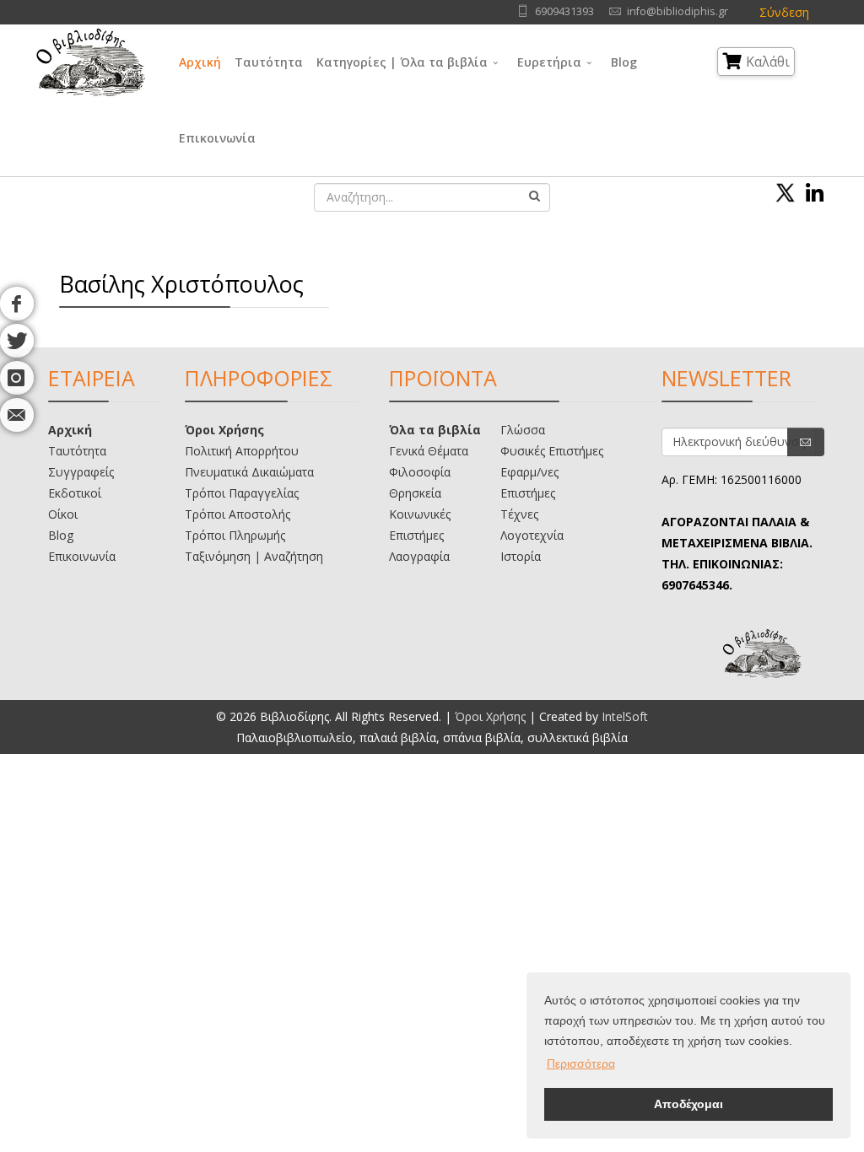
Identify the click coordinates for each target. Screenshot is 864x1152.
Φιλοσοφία (420, 472)
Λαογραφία (419, 556)
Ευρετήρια (549, 62)
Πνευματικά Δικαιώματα (249, 472)
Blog (624, 62)
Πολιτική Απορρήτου (242, 451)
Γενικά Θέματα (428, 451)
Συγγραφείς (81, 472)
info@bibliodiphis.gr (677, 11)
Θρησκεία (415, 493)
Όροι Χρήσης (224, 430)
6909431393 (564, 11)
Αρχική (200, 62)
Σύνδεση (784, 12)
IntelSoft (625, 716)
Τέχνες (519, 514)
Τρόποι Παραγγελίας (242, 493)
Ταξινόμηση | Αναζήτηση (254, 556)
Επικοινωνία (217, 138)
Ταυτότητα (269, 62)
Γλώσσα (522, 430)
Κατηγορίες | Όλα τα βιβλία (402, 62)
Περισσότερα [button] (581, 1063)
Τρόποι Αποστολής (237, 514)
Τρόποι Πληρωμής (235, 535)
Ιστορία (520, 556)
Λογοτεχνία (532, 535)
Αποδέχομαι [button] (688, 1104)
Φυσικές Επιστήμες (551, 451)
